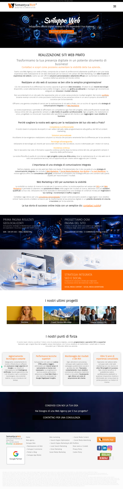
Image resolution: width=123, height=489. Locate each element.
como (39, 477)
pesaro (14, 475)
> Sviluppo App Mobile (33, 455)
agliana (86, 473)
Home (28, 437)
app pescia (99, 479)
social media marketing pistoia (22, 484)
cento (55, 475)
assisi (23, 477)
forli (82, 474)
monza (65, 477)
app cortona (80, 483)
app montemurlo (56, 479)
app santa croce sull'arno (12, 482)
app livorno (80, 478)
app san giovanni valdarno (96, 483)
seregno (12, 478)
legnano (95, 477)
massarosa (31, 473)
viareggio (38, 472)
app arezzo (69, 478)
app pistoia (47, 478)
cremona (49, 477)
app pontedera (104, 480)
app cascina (87, 480)
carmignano (32, 478)
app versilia (23, 480)
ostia (26, 477)
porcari (54, 473)
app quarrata (72, 479)
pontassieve (12, 473)
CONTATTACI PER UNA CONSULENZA (61, 417)
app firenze (37, 478)
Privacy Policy (77, 449)
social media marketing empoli (38, 485)
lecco (52, 477)
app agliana (104, 479)
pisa (7, 477)
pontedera (103, 473)
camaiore (22, 473)
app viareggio (17, 480)
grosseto (45, 472)
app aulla (24, 483)
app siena (85, 478)
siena (41, 472)
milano (45, 477)
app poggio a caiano (64, 479)
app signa (16, 479)
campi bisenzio (79, 472)
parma (56, 474)
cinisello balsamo (85, 477)
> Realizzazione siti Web (34, 446)
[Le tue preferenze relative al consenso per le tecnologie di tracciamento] (2, 367)
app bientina (73, 482)
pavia (36, 477)
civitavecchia (11, 477)
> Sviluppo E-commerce (34, 449)
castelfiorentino (90, 472)
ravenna (76, 474)
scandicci (85, 472)
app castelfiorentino (29, 479)
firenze (28, 472)
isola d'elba (28, 474)
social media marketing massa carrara (105, 484)
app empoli (105, 478)
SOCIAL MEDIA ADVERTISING (94, 287)
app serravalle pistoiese (112, 479)
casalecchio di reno (41, 475)
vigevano (91, 477)
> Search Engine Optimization (59, 440)
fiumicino (16, 477)
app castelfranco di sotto (23, 482)
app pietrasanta (42, 480)
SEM (4, 232)
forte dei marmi (46, 473)
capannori (17, 473)
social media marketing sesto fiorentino (56, 485)
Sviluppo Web (30, 443)
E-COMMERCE (89, 232)
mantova (59, 477)
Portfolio (76, 443)
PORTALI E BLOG (101, 232)
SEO (97, 186)
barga (52, 473)
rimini (79, 474)
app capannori (29, 480)
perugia (97, 474)
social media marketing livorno (62, 484)
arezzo (34, 472)
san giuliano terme (96, 473)
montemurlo (16, 478)
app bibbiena (63, 483)
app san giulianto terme (95, 480)
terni (101, 474)
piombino (33, 474)
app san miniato (111, 480)
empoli (71, 472)
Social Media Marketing (57, 452)
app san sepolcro (106, 483)
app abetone (11, 480)
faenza (66, 475)
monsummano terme (69, 473)
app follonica (113, 483)
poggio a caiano (26, 478)
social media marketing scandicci (22, 485)
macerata (11, 475)
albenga (80, 475)
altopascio (36, 473)
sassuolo (77, 475)
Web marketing (54, 437)
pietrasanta (26, 473)
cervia (58, 475)
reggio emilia (60, 474)
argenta (88, 474)
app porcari (73, 480)
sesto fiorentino (66, 472)
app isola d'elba (18, 483)
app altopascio (56, 480)
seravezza (41, 473)
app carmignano (48, 479)
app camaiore (36, 480)
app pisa (57, 478)
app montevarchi (86, 483)
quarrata (62, 473)
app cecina (100, 482)
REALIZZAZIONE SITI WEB (73, 232)
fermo (7, 475)
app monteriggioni (56, 483)
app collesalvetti (106, 482)
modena (65, 474)
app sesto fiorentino (98, 478)
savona (48, 474)
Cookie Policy (77, 452)
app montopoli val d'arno (58, 482)
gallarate (99, 477)
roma (30, 475)
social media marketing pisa (49, 484)
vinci (74, 472)
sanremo (84, 475)
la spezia (45, 474)
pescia (83, 473)
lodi (62, 477)
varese (42, 477)
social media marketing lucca (35, 484)
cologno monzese (107, 477)
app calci (78, 482)
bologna (69, 474)
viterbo (32, 475)
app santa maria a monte (35, 482)
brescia (33, 477)
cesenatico (62, 475)
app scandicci (91, 478)
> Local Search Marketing (58, 446)
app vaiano (42, 479)
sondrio (55, 477)
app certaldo (37, 479)
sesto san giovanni (77, 477)
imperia (41, 474)
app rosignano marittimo (92, 482)
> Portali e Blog (31, 452)
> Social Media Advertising (82, 440)
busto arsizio (69, 477)
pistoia (58, 472)
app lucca (52, 478)
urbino (17, 475)
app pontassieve (10, 479)
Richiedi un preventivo (61, 31)
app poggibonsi (29, 483)
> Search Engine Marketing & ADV (60, 443)
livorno (55, 472)
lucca (61, 472)
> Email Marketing (55, 449)
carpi (36, 475)
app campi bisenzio (113, 478)
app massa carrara (63, 478)
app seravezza (63, 480)
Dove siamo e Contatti (80, 446)
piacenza (52, 474)
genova (37, 474)
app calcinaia (43, 482)
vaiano (21, 478)
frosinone (21, 475)
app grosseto (75, 478)
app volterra (67, 482)
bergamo (29, 477)
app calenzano (22, 479)
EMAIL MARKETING (25, 232)
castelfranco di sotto (15, 474)
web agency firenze (11, 484)
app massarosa (49, 480)
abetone (58, 473)
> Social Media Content (81, 437)
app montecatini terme (92, 479)
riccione (72, 475)
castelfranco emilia (50, 475)
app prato (43, 478)
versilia (31, 472)
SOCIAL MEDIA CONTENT (73, 287)
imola (69, 475)
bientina (21, 474)
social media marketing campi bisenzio (76, 485)
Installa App (107, 440)
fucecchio (7, 473)
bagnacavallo (93, 474)
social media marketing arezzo (76, 484)
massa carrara (50, 472)
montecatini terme (78, 473)
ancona (103, 474)
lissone (8, 478)
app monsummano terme (81, 479)
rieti (27, 475)
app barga (68, 480)
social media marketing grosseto (90, 484)
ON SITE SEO (12, 232)
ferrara (72, 474)
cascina (90, 473)
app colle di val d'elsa (38, 483)
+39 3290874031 (17, 444)
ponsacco (8, 474)
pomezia (20, 477)
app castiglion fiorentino (71, 483)
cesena (84, 474)
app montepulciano (47, 483)
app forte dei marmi (80, 480)
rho (102, 477)
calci (25, 474)
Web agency (30, 440)
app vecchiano (50, 482)
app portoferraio (10, 483)
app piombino (83, 482)
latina (25, 475)
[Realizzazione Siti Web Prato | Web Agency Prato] (22, 8)
